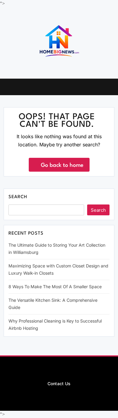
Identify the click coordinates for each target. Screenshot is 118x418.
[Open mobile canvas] (6, 86)
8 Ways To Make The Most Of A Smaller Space (55, 286)
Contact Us (59, 383)
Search (17, 197)
